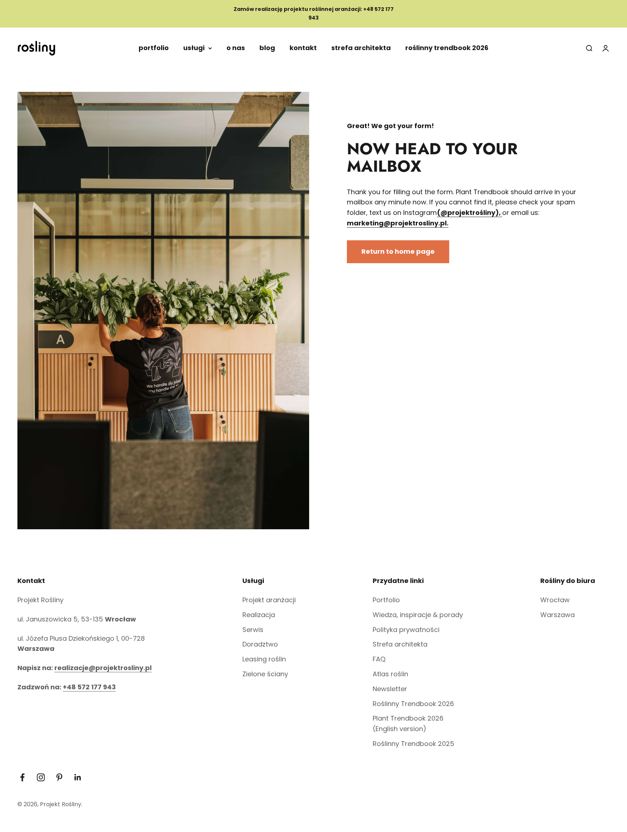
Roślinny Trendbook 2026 (413, 703)
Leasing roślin (264, 659)
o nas (235, 47)
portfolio (154, 47)
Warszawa (557, 614)
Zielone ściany (265, 673)
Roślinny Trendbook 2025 (413, 743)
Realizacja (258, 614)
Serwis (252, 629)
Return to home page (398, 251)
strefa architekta (361, 47)
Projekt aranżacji (269, 599)
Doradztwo (260, 644)
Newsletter (390, 688)
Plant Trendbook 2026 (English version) (408, 723)
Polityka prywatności (406, 629)
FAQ (379, 659)
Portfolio (386, 599)
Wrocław (555, 599)
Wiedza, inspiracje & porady (418, 614)
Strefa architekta (400, 644)
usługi (194, 47)
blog (267, 47)
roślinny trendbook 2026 (446, 47)
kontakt (303, 47)
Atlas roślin (390, 673)
